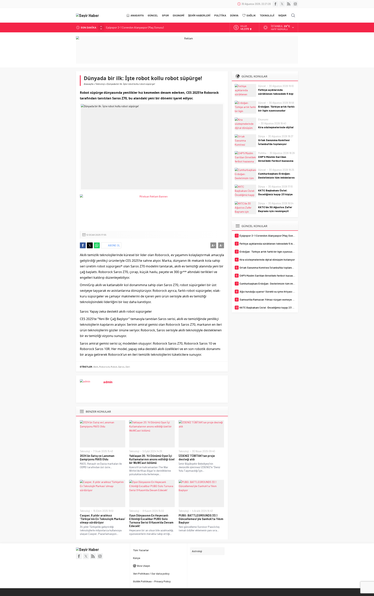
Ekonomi (263, 119)
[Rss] (288, 4)
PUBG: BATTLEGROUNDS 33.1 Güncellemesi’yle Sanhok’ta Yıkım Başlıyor (201, 519)
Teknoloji (100, 83)
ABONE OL (114, 245)
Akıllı (95, 366)
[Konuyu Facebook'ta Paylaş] (83, 245)
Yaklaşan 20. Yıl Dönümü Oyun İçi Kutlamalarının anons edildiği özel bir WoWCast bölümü (152, 459)
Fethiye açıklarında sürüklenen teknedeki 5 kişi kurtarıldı (275, 93)
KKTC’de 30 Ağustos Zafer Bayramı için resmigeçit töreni (275, 211)
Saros (121, 366)
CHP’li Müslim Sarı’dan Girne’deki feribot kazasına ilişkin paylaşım (275, 160)
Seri (127, 366)
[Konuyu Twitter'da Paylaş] (90, 245)
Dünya (261, 136)
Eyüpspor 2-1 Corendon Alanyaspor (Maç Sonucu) (135, 27)
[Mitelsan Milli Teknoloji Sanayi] (152, 210)
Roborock (104, 366)
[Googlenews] (295, 4)
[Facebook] (275, 4)
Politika (262, 153)
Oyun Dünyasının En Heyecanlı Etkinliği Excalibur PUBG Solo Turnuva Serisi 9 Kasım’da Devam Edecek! (151, 521)
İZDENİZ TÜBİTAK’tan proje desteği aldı (197, 457)
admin (107, 382)
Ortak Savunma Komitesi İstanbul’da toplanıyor (274, 142)
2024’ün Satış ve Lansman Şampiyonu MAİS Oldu (97, 457)
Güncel (262, 86)
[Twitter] (282, 4)
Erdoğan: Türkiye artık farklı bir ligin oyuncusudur (276, 108)
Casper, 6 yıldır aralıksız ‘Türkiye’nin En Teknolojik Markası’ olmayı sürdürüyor (102, 519)
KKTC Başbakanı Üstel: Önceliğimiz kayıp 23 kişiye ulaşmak (275, 194)
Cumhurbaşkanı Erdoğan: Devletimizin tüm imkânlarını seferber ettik (276, 177)
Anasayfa (88, 83)
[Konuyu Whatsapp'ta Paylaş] (97, 245)
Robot (114, 366)
